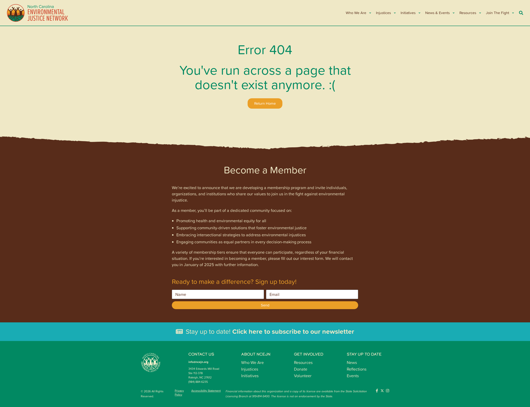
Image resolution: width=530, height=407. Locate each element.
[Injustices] (394, 13)
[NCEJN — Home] (38, 12)
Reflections (356, 369)
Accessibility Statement (206, 391)
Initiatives (250, 375)
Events (353, 375)
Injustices (249, 369)
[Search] (521, 13)
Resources (303, 362)
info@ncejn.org (198, 362)
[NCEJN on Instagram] (387, 391)
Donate (300, 369)
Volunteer (303, 375)
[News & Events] (453, 13)
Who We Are (252, 362)
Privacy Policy (179, 392)
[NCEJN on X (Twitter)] (382, 391)
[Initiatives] (419, 13)
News (352, 362)
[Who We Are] (369, 13)
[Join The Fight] (512, 13)
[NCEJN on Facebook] (376, 391)
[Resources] (479, 13)
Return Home (265, 103)
